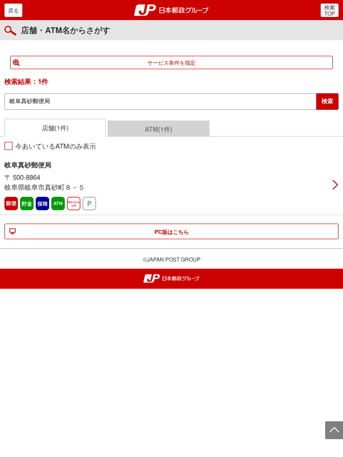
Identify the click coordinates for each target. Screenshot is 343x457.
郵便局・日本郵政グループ (171, 10)
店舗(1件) (55, 127)
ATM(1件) (158, 129)
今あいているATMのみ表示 (55, 145)
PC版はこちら (172, 232)
